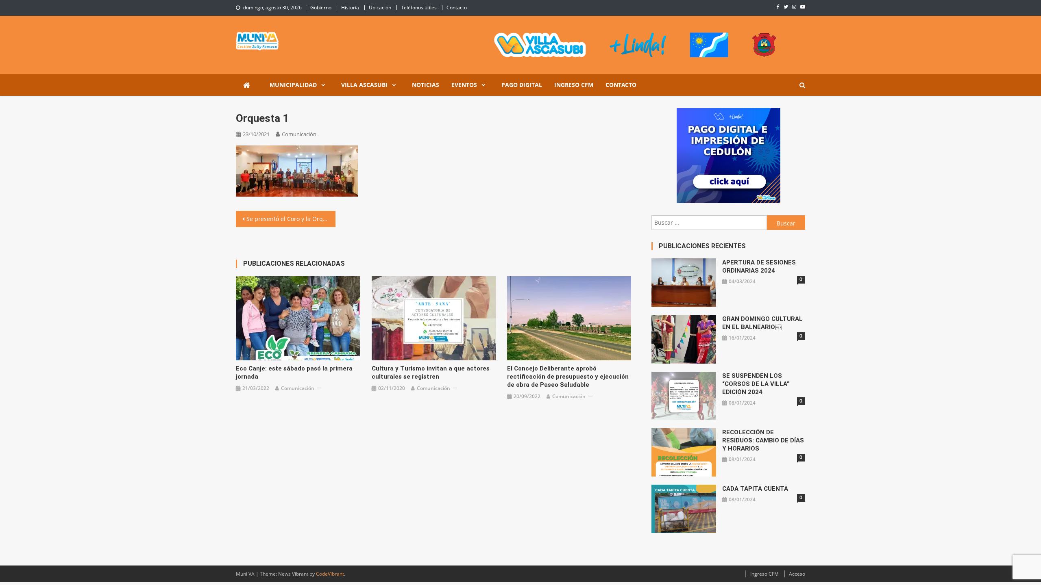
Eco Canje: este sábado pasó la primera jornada (294, 372)
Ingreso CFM (573, 85)
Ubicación (380, 7)
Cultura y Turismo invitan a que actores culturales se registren (431, 372)
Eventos (464, 85)
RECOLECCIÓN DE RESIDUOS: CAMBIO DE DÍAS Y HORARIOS (763, 440)
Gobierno (320, 7)
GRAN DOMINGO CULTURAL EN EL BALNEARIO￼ (762, 323)
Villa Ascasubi (364, 85)
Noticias (425, 85)
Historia (350, 7)
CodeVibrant (330, 573)
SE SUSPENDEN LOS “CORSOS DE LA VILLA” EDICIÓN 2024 (755, 384)
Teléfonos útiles (419, 7)
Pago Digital (521, 85)
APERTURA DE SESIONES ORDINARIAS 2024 (759, 266)
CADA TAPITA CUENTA (755, 488)
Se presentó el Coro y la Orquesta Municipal (290, 219)
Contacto (456, 7)
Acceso (797, 573)
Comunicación (299, 134)
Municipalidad (293, 85)
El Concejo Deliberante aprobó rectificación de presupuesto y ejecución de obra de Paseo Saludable (568, 376)
